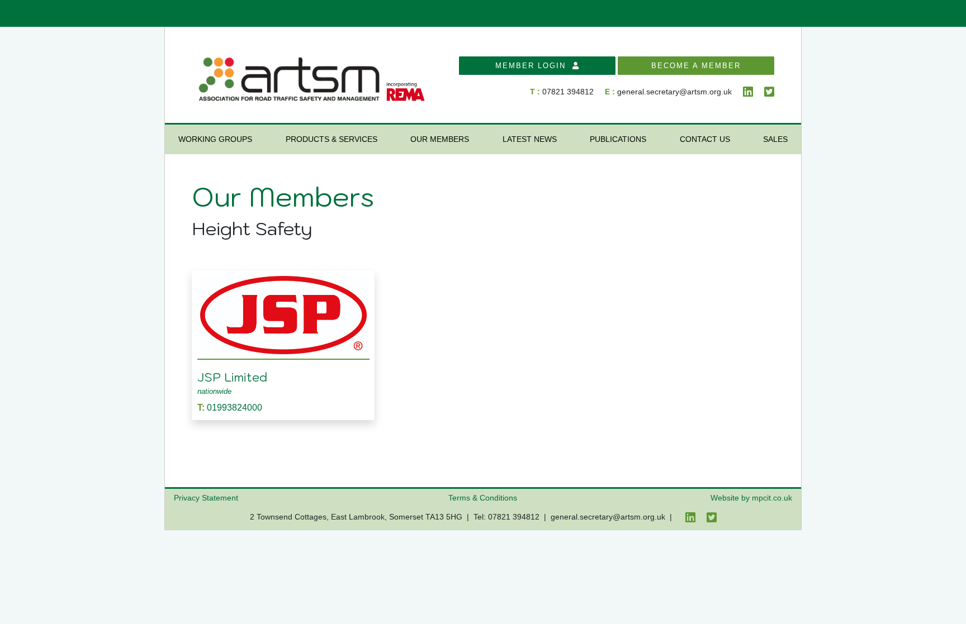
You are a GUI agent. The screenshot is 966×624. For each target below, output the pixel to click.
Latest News (530, 139)
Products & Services (331, 139)
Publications (618, 139)
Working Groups (215, 139)
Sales (775, 139)
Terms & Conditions (482, 497)
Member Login (533, 65)
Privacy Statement (206, 497)
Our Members (439, 139)
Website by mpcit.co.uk (751, 497)
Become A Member (696, 65)
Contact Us (705, 139)
